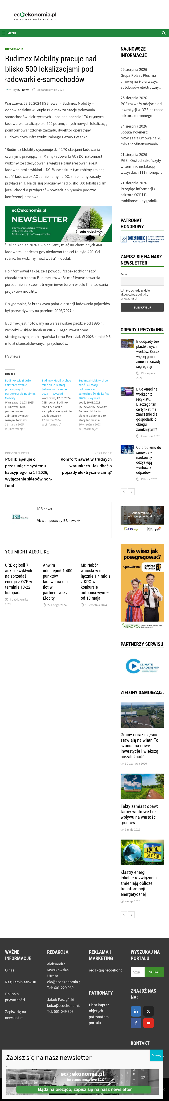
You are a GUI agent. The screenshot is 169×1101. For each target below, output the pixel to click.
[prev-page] (124, 491)
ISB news (23, 90)
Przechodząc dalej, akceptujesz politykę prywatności (136, 294)
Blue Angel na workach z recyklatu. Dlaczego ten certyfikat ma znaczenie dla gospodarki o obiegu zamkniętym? (147, 409)
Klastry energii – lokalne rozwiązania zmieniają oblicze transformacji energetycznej (139, 883)
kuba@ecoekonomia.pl (65, 1005)
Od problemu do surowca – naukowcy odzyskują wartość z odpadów (148, 460)
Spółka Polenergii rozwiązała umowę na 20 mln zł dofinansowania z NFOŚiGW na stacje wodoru (141, 138)
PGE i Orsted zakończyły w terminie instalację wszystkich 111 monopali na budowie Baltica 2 (141, 166)
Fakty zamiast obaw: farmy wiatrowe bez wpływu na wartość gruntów (139, 814)
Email (124, 274)
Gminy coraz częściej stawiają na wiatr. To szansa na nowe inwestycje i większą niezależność (140, 745)
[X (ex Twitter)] (148, 1011)
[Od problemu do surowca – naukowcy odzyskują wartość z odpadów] (127, 448)
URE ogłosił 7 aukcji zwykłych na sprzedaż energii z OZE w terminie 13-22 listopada (18, 578)
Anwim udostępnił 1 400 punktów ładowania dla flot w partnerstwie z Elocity (57, 581)
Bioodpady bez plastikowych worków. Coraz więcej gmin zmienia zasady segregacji (148, 354)
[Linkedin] (136, 1011)
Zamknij (156, 1055)
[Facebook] (136, 1023)
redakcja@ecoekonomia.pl (110, 970)
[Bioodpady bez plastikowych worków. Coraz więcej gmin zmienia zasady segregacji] (127, 342)
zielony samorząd (141, 692)
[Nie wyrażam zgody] (163, 1089)
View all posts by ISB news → (58, 520)
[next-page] (131, 491)
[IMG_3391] (142, 586)
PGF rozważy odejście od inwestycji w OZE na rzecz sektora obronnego (142, 109)
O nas (9, 970)
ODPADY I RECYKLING (142, 329)
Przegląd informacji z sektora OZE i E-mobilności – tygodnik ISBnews (139, 195)
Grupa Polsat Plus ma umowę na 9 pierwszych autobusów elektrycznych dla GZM (141, 81)
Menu (11, 33)
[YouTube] (148, 1023)
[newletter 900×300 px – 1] (58, 223)
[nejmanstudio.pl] (84, 16)
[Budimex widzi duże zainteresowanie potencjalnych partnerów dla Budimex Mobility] (23, 404)
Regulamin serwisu (20, 981)
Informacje (14, 49)
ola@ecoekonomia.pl (64, 981)
